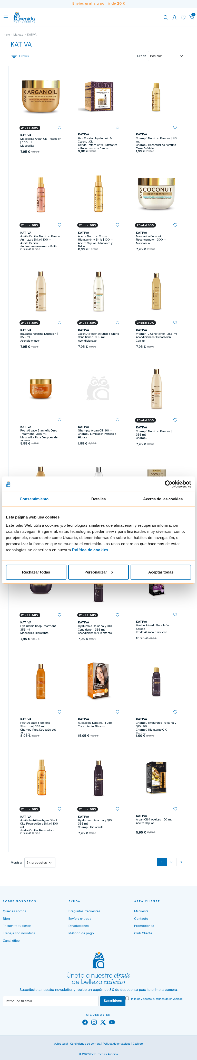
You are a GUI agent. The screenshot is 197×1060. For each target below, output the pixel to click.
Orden (141, 56)
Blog (6, 918)
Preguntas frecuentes (84, 911)
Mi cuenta (141, 911)
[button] (191, 17)
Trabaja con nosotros (19, 933)
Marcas (18, 34)
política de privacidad (169, 999)
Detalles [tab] (98, 499)
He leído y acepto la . (156, 999)
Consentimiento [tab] (34, 499)
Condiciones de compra (85, 1043)
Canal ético (11, 940)
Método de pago (81, 933)
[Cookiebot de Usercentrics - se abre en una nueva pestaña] (168, 484)
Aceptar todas (160, 572)
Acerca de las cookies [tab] (163, 499)
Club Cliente (143, 933)
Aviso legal (61, 1043)
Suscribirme (113, 1001)
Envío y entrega (79, 918)
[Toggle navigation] (6, 17)
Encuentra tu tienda (17, 926)
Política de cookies (90, 549)
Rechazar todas (36, 572)
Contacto (141, 918)
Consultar (98, 162)
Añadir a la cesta (40, 162)
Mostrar (17, 863)
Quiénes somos (14, 911)
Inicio (6, 34)
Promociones (144, 926)
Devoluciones (78, 926)
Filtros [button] (24, 56)
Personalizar (95, 572)
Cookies (138, 1043)
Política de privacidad (117, 1043)
